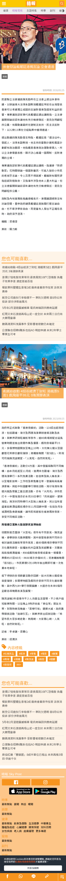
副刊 (52, 10)
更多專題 (41, 831)
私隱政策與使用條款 (25, 861)
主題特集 (32, 10)
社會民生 (9, 653)
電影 (44, 653)
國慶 (52, 659)
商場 (6, 659)
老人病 (18, 831)
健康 (5, 10)
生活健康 (34, 823)
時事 (43, 10)
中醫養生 (46, 823)
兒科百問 (46, 827)
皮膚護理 (29, 831)
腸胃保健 (34, 827)
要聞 (16, 804)
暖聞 (30, 804)
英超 (42, 659)
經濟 (22, 653)
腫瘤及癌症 (8, 827)
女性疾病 (7, 831)
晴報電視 (17, 10)
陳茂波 (29, 659)
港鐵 (17, 659)
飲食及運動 (20, 823)
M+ (19, 664)
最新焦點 (7, 804)
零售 (33, 653)
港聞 (4, 76)
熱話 (23, 804)
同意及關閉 (33, 868)
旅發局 (8, 664)
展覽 (55, 653)
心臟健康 (21, 827)
